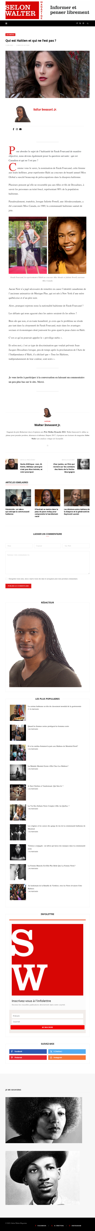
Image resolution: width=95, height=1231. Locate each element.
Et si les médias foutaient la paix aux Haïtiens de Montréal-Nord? (53, 747)
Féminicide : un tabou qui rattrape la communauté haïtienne (17, 511)
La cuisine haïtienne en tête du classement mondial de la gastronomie (54, 707)
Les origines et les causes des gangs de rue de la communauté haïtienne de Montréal (56, 829)
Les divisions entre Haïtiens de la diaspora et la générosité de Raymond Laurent (77, 511)
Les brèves (10, 35)
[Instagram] (17, 129)
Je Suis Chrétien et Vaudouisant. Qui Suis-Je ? (45, 787)
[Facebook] (13, 129)
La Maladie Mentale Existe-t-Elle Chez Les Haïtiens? (48, 767)
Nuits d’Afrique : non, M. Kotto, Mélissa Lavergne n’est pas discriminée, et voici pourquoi (31, 468)
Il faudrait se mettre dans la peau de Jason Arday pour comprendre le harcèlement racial (46, 512)
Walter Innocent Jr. (47, 425)
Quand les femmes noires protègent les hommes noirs (48, 727)
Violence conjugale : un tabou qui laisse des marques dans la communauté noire (56, 848)
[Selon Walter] (47, 10)
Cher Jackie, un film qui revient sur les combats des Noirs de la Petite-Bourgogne (64, 468)
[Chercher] (88, 23)
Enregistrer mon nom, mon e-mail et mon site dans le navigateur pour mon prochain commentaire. (43, 579)
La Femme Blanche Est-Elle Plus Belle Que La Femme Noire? (51, 866)
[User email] (20, 129)
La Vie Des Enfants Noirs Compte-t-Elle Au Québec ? (48, 807)
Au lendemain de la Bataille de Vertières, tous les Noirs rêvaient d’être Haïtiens (55, 888)
